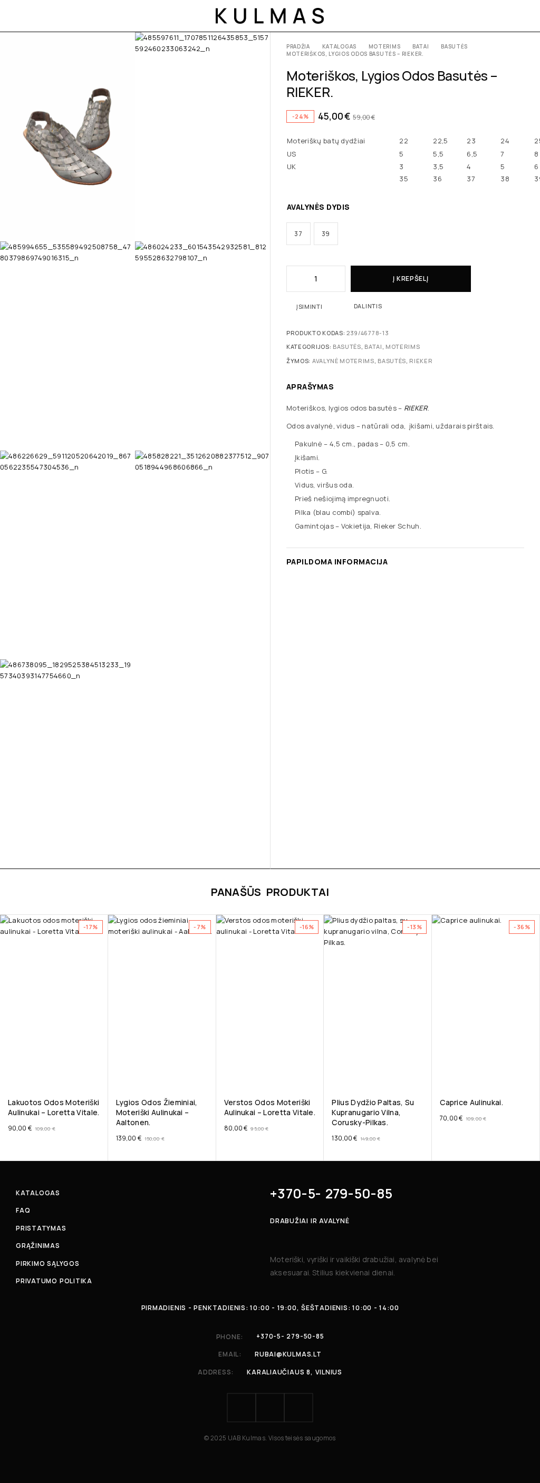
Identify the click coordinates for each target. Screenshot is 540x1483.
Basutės (454, 46)
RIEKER (420, 361)
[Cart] (520, 16)
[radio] (298, 234)
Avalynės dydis (318, 207)
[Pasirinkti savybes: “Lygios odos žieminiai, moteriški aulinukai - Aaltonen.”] (207, 1072)
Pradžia (298, 46)
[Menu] (22, 16)
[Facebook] (241, 1407)
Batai (420, 46)
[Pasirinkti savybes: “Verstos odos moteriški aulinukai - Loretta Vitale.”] (315, 1072)
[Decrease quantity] (294, 278)
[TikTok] (298, 1407)
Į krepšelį (410, 278)
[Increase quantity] (338, 278)
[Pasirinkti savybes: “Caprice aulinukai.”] (531, 1072)
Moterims (385, 46)
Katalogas (339, 46)
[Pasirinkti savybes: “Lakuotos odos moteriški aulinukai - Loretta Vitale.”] (99, 1072)
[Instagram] (270, 1407)
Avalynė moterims (343, 361)
